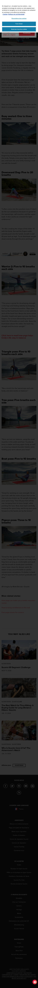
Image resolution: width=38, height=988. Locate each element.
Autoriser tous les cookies (19, 29)
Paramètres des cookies (19, 18)
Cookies (5, 14)
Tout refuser (19, 24)
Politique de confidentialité (16, 14)
